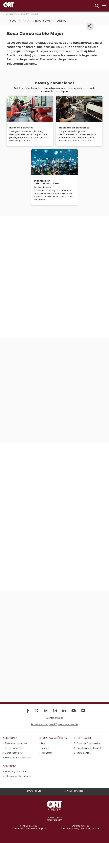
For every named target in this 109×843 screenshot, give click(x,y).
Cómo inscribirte (14, 752)
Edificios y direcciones (16, 771)
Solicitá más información (18, 757)
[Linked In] (64, 711)
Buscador (96, 5)
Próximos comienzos (16, 743)
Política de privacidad (73, 790)
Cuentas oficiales (54, 717)
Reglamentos (83, 752)
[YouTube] (73, 711)
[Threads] (46, 711)
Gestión (45, 748)
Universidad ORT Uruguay (8, 5)
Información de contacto (18, 776)
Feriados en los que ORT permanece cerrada (54, 724)
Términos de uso (33, 790)
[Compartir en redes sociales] (90, 26)
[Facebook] (28, 711)
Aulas (44, 743)
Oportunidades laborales (89, 748)
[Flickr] (83, 711)
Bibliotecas (46, 752)
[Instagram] (55, 711)
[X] (36, 711)
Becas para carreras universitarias (22, 14)
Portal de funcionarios (88, 743)
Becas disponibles (14, 748)
